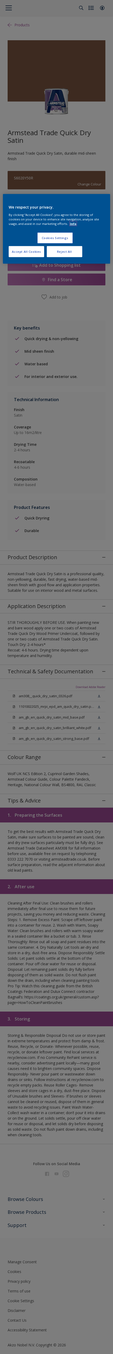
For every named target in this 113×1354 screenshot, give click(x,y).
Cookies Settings (55, 238)
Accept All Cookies (26, 251)
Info (73, 224)
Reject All (64, 251)
